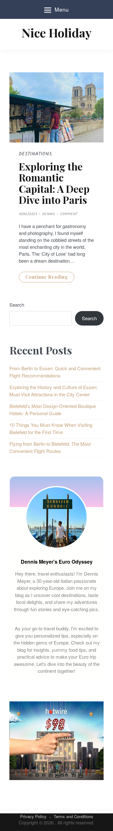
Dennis (48, 214)
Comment (68, 214)
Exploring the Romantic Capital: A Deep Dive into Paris (54, 182)
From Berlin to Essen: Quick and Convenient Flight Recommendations (54, 372)
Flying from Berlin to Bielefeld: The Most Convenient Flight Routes (50, 447)
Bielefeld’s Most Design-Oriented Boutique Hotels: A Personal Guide (52, 409)
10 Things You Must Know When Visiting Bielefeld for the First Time (50, 428)
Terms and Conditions (73, 816)
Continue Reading (46, 277)
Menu (62, 9)
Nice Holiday (57, 33)
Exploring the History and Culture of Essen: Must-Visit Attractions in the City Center (53, 391)
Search (16, 304)
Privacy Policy (33, 816)
